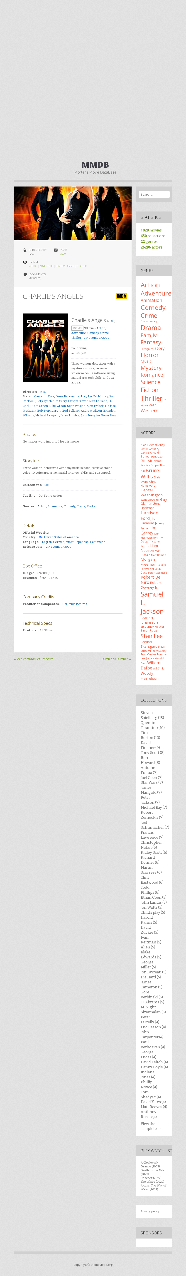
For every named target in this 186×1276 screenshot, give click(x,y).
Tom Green (40, 406)
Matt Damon (158, 555)
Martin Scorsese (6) (151, 870)
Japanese (82, 542)
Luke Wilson (57, 406)
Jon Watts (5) (151, 907)
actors (151, 247)
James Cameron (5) (151, 984)
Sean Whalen (76, 406)
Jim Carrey (149, 530)
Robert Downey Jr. (151, 584)
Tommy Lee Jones (153, 656)
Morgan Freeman (149, 562)
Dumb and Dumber (117, 659)
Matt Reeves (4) (154, 1106)
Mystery (151, 367)
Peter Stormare (157, 572)
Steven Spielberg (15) (152, 715)
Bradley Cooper (150, 465)
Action (33, 266)
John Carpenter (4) (152, 1034)
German (58, 542)
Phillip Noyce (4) (149, 1084)
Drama (151, 327)
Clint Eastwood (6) (152, 880)
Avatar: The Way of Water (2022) (153, 1187)
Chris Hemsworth (149, 484)
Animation (151, 300)
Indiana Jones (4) (148, 1074)
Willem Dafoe (150, 665)
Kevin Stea (108, 415)
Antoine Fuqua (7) (149, 770)
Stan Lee (152, 636)
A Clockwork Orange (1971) (150, 1164)
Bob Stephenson (48, 410)
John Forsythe (90, 415)
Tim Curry (60, 401)
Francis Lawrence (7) (152, 835)
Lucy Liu (86, 396)
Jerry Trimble (70, 415)
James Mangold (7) (151, 790)
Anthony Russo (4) (149, 1114)
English (47, 542)
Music (146, 361)
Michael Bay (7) (154, 807)
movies (151, 230)
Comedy (60, 266)
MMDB (95, 164)
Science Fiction (151, 386)
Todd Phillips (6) (150, 890)
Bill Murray (100, 396)
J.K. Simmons (148, 520)
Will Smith (159, 668)
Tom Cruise (148, 654)
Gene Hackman (151, 505)
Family (149, 335)
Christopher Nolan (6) (151, 845)
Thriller (81, 266)
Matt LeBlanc (98, 401)
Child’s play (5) (153, 912)
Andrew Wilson (91, 410)
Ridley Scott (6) (154, 852)
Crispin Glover (78, 401)
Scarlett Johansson (149, 619)
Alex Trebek (95, 406)
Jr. (150, 541)
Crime (70, 266)
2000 (63, 253)
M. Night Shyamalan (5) (153, 1009)
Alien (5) (148, 947)
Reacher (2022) (151, 1178)
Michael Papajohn (47, 415)
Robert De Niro (150, 579)
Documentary (149, 321)
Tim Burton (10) (150, 735)
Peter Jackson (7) (150, 800)
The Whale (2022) (152, 1181)
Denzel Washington (152, 492)
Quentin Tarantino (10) (153, 725)
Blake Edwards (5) (151, 954)
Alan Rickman (149, 445)
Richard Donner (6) (150, 860)
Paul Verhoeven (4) (153, 1044)
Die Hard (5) (151, 977)
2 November (93, 337)
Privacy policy (150, 1211)
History (157, 348)
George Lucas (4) (148, 1054)
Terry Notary (159, 650)
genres (149, 241)
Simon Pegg (149, 630)
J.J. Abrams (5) (152, 1002)
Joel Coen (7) (151, 777)
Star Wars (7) (152, 782)
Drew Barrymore (68, 396)
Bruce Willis (150, 473)
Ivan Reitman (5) (151, 940)
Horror (150, 355)
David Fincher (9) (150, 745)
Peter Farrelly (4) (150, 1019)
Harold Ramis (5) (149, 920)
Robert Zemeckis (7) (152, 815)
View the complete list (152, 1126)
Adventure (46, 266)
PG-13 (77, 328)
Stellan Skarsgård (149, 644)
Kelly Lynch (44, 401)
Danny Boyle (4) (154, 1067)
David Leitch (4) (154, 1062)
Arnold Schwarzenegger (152, 454)
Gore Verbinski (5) (152, 994)
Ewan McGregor (150, 499)
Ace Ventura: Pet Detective (34, 659)
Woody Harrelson (150, 676)
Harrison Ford (149, 515)
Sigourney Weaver (152, 626)
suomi (70, 542)
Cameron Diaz (44, 396)
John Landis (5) (154, 902)
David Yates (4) (153, 1101)
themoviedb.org (102, 1265)
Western (149, 411)
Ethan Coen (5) (153, 897)
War (152, 405)
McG (43, 391)
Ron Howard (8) (150, 760)
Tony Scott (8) (152, 752)
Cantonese (97, 542)
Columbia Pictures (74, 604)
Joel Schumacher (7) (155, 825)
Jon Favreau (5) (153, 972)
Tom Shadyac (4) (151, 1094)
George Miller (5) (148, 964)
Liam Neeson (149, 548)
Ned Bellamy (70, 410)
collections (153, 235)
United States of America (61, 537)
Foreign (145, 349)
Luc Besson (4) (153, 1027)
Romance (152, 374)
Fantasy (151, 342)
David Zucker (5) (149, 930)
